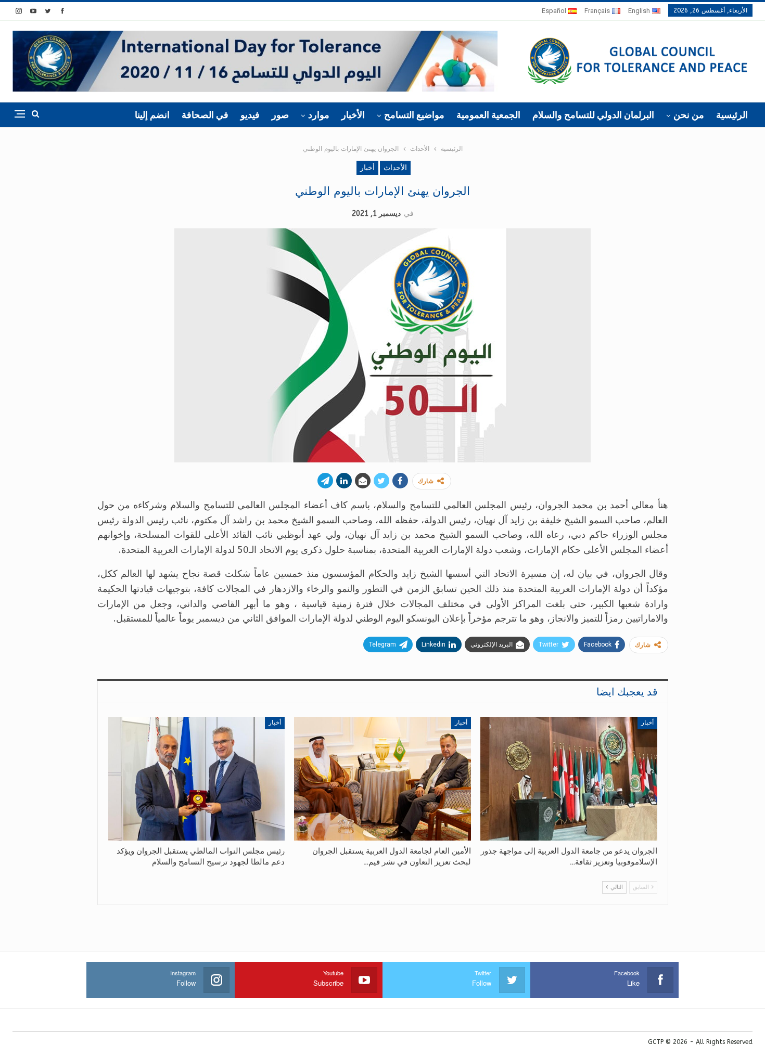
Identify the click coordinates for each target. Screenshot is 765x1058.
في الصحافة (205, 114)
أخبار (367, 167)
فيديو (250, 114)
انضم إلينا (152, 114)
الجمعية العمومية (488, 114)
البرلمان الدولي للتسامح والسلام (593, 114)
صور (280, 114)
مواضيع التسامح (414, 114)
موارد (318, 114)
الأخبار (353, 114)
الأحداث (395, 167)
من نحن (688, 114)
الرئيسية (732, 114)
